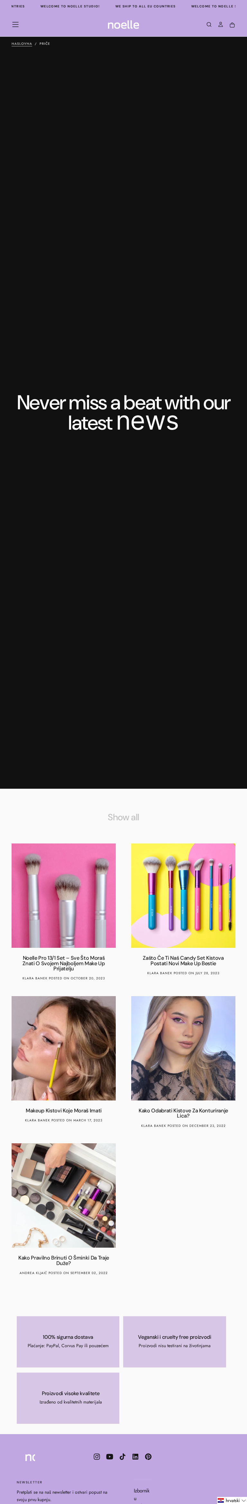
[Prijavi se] (220, 25)
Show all (123, 817)
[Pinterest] (148, 1457)
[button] (15, 24)
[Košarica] (232, 25)
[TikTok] (122, 1457)
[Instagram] (97, 1457)
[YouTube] (110, 1457)
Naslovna (22, 43)
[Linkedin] (135, 1457)
